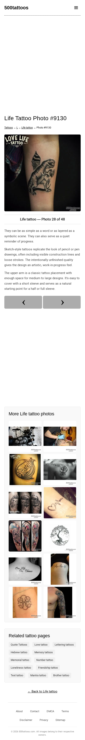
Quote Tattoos (19, 644)
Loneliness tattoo (21, 667)
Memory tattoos (43, 652)
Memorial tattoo (20, 660)
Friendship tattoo (48, 667)
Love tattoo (40, 644)
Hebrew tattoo (19, 652)
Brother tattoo (61, 675)
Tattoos (8, 127)
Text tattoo (17, 675)
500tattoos (16, 7)
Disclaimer (26, 720)
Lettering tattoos (64, 644)
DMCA (50, 711)
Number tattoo (44, 660)
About (19, 711)
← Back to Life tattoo (42, 691)
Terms (65, 711)
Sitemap (60, 720)
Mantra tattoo (38, 675)
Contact (34, 711)
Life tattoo (27, 127)
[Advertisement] (42, 62)
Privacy (44, 720)
